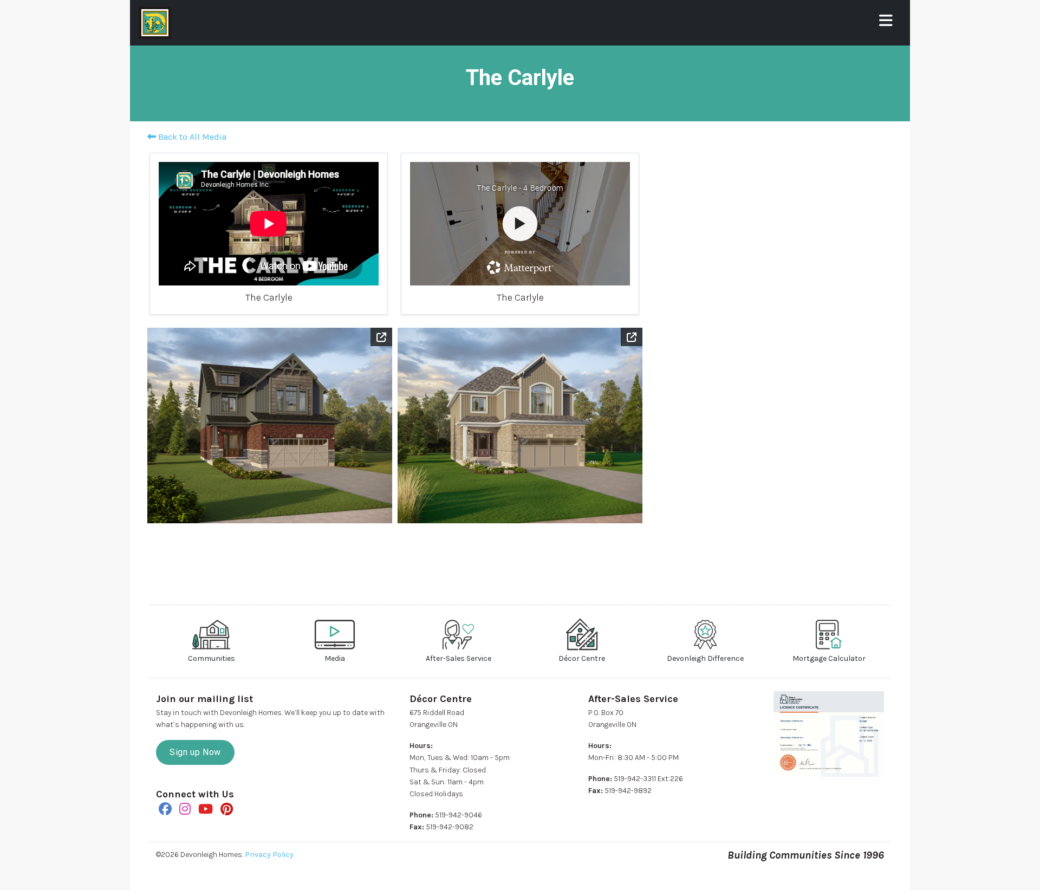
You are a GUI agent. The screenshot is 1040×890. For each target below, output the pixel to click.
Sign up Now (195, 752)
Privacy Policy (269, 854)
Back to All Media (191, 137)
